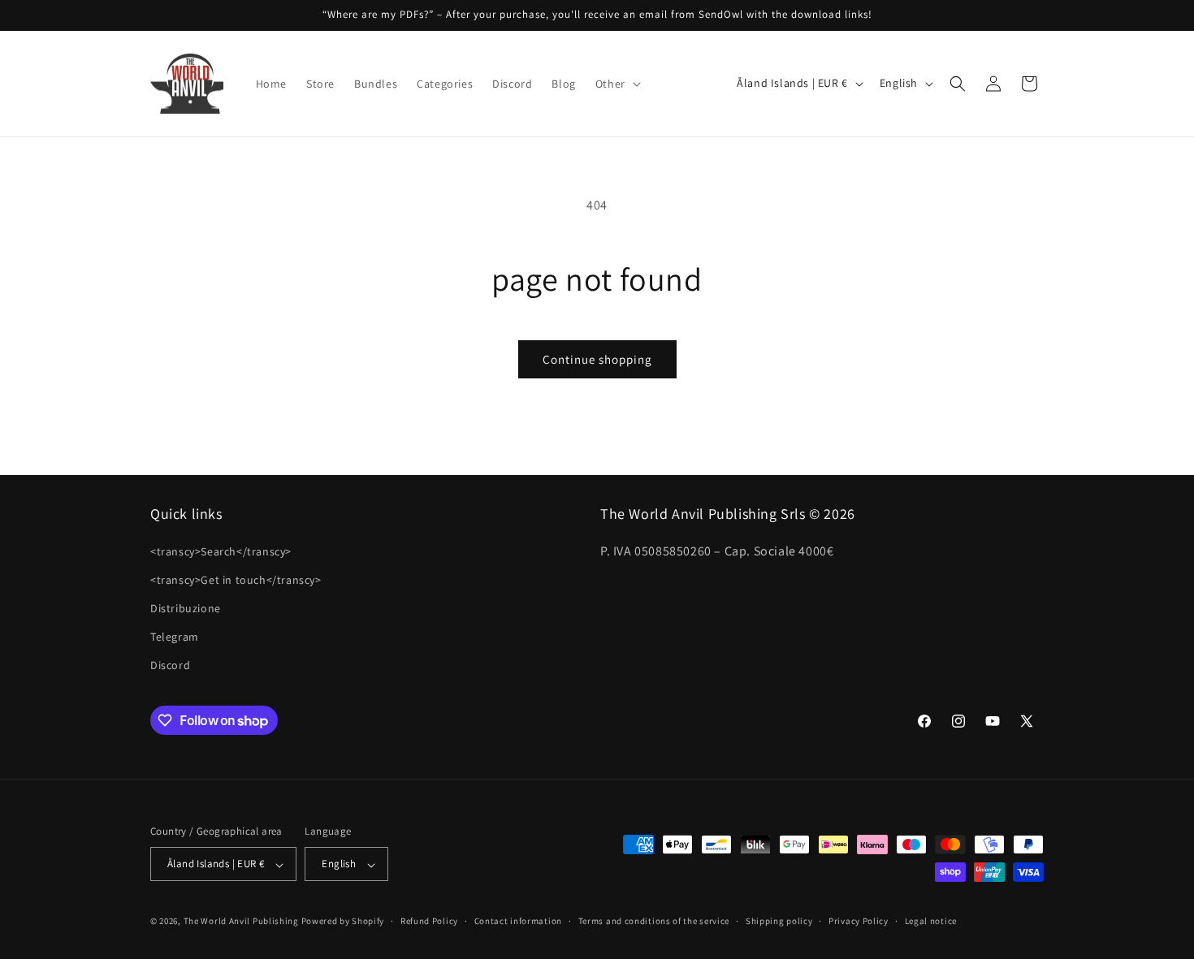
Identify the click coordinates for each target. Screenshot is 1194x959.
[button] (616, 84)
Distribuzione (185, 608)
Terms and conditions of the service (654, 921)
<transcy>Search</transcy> (221, 550)
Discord (170, 665)
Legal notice (931, 921)
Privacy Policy (858, 921)
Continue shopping (597, 359)
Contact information (518, 921)
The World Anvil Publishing (241, 921)
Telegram (174, 636)
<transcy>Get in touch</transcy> (236, 579)
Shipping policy (779, 921)
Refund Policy (429, 921)
